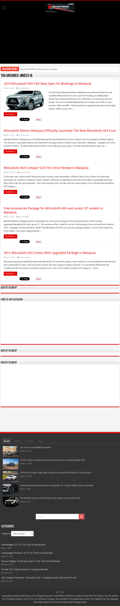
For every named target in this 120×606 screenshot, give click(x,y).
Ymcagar (51, 599)
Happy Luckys (81, 602)
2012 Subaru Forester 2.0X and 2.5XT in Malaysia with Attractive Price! (39, 577)
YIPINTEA (69, 596)
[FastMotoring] (60, 7)
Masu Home (68, 602)
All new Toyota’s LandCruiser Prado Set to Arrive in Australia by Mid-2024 (52, 460)
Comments (29, 441)
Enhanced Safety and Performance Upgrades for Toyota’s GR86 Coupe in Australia (56, 485)
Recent (7, 441)
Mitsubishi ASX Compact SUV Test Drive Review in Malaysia (46, 168)
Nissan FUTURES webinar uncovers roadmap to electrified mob (47, 69)
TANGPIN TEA (90, 596)
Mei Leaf (43, 602)
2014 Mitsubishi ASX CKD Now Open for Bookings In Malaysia (47, 83)
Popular (17, 441)
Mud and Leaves (82, 599)
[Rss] (57, 592)
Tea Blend (10, 599)
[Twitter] (62, 592)
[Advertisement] (60, 42)
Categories (6, 533)
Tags (40, 441)
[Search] (81, 516)
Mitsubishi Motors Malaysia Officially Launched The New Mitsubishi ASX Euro (60, 130)
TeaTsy (71, 599)
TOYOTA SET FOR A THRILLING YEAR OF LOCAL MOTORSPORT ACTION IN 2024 (55, 473)
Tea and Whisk (61, 599)
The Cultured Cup (98, 599)
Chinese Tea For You (25, 599)
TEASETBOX (58, 596)
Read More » (10, 114)
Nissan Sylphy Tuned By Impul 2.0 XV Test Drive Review (30, 561)
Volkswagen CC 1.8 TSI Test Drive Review (23, 544)
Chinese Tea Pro (104, 596)
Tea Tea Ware (40, 599)
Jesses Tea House (55, 602)
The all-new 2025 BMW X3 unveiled (35, 447)
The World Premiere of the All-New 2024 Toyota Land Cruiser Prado (50, 498)
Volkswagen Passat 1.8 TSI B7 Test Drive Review (27, 553)
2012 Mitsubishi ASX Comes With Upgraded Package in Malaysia (50, 253)
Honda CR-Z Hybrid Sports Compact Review (24, 569)
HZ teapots (78, 596)
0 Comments (23, 88)
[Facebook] (60, 592)
